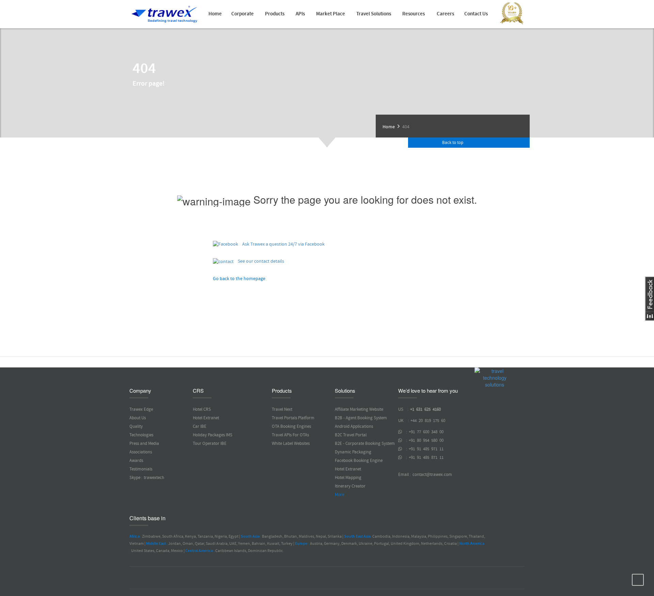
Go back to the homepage (239, 279)
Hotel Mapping (348, 477)
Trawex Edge (141, 409)
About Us (137, 418)
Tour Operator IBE (210, 443)
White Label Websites (291, 443)
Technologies (141, 435)
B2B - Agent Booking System (361, 418)
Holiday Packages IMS (212, 435)
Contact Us (476, 14)
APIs (300, 14)
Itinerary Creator (350, 486)
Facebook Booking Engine (359, 460)
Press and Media (144, 443)
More (339, 494)
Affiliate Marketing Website (359, 409)
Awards (136, 460)
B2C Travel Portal (351, 435)
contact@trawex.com (431, 474)
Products (274, 14)
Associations (140, 452)
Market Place (330, 14)
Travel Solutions (373, 14)
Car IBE (199, 426)
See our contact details (259, 261)
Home (215, 14)
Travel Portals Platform (293, 418)
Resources (413, 14)
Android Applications (354, 426)
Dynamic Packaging (353, 452)
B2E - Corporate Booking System (365, 443)
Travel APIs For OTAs (290, 435)
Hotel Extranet (206, 418)
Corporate (242, 14)
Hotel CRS (202, 409)
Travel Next (282, 409)
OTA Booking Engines (291, 426)
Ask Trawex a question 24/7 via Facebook (281, 244)
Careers (445, 14)
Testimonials (140, 469)
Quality (136, 426)
